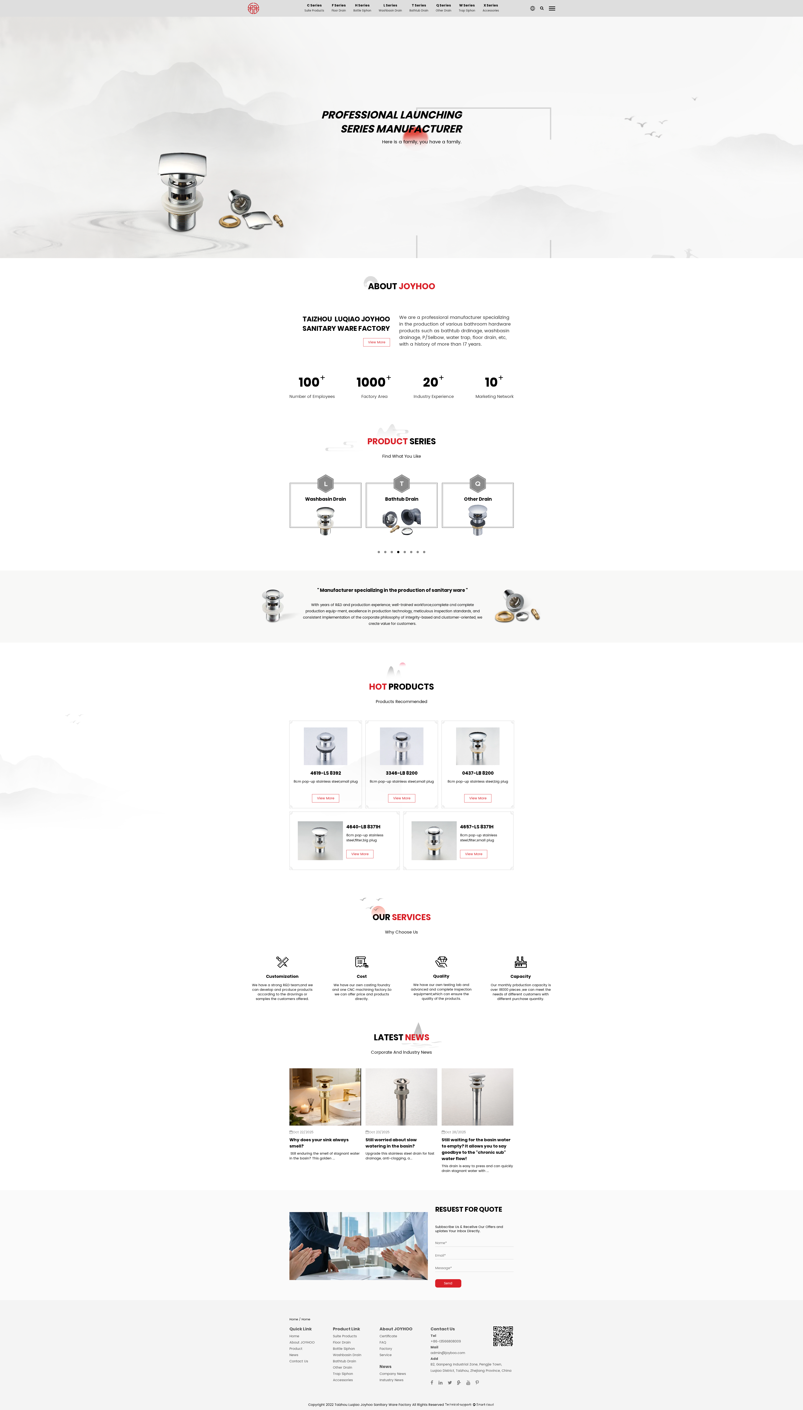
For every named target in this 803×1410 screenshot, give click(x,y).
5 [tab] (405, 552)
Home (293, 1319)
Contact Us (298, 1361)
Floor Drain (342, 1342)
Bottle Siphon (344, 1348)
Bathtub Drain (344, 1361)
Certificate (388, 1336)
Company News (393, 1374)
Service (386, 1355)
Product (295, 1348)
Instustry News (391, 1380)
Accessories (343, 1380)
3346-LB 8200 (402, 773)
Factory (386, 1348)
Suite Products (345, 1336)
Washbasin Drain (347, 1355)
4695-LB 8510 (475, 827)
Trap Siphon (343, 1374)
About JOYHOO (302, 1342)
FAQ (383, 1342)
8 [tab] (424, 552)
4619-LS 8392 (325, 773)
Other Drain (342, 1367)
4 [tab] (398, 552)
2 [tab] (385, 552)
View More (376, 342)
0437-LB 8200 (478, 773)
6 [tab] (411, 552)
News (293, 1355)
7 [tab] (418, 552)
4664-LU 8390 (362, 827)
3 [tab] (392, 552)
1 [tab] (379, 552)
